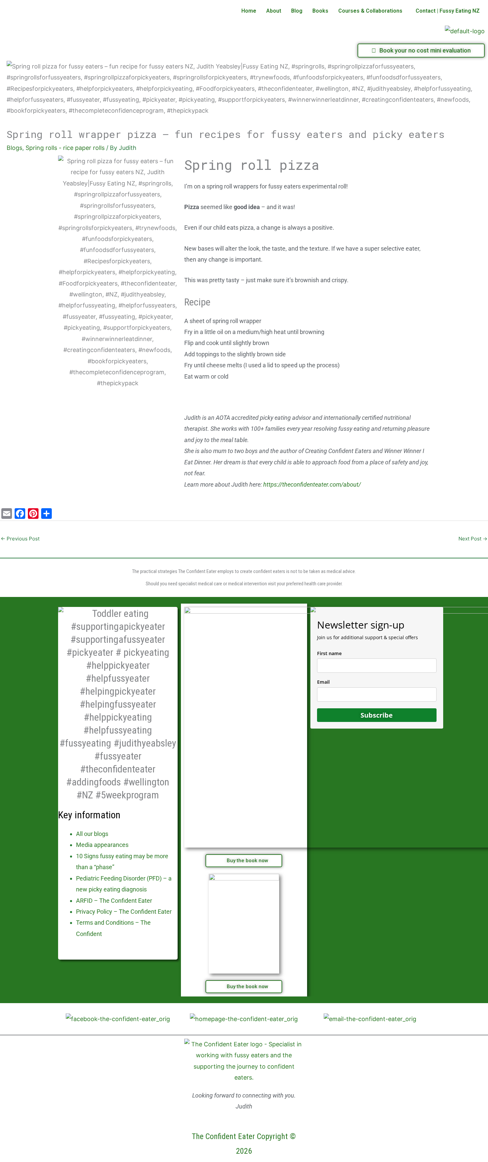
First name (329, 653)
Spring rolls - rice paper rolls (65, 147)
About (273, 11)
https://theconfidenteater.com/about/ (312, 484)
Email (323, 682)
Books (320, 11)
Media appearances (102, 844)
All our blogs (92, 833)
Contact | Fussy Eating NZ (448, 11)
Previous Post (20, 538)
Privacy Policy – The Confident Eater (124, 911)
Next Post (472, 538)
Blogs (14, 147)
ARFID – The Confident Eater (114, 900)
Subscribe (377, 715)
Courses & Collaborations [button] (370, 11)
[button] (372, 11)
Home (248, 11)
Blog (296, 11)
